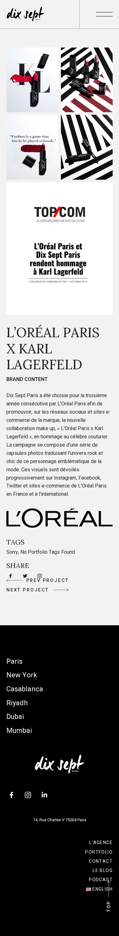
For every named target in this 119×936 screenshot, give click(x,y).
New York (21, 675)
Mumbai (19, 730)
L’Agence (101, 842)
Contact (101, 861)
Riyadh (17, 703)
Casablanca (24, 689)
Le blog (103, 870)
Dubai (15, 716)
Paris (14, 661)
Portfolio (99, 852)
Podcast (101, 879)
